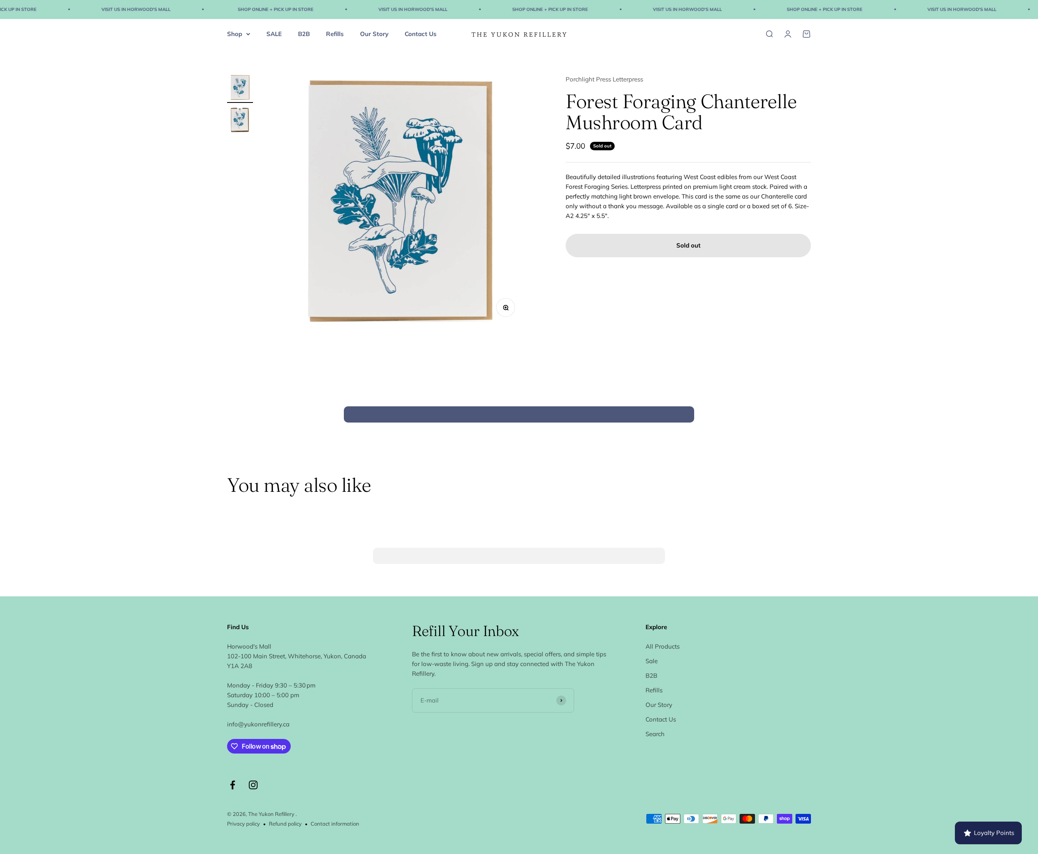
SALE (274, 33)
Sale (652, 661)
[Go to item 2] (240, 121)
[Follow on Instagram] (253, 784)
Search (655, 734)
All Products (663, 646)
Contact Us (421, 33)
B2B (304, 33)
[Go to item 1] (240, 89)
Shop (234, 33)
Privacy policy (243, 823)
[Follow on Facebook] (232, 784)
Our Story (374, 33)
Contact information (335, 823)
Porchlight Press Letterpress (604, 79)
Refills (335, 33)
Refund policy (285, 823)
